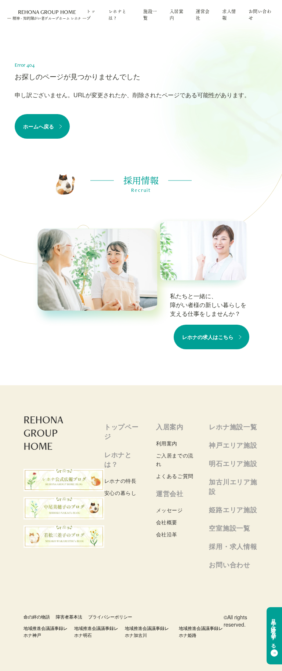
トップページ (121, 431)
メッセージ (169, 510)
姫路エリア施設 (233, 509)
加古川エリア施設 (233, 486)
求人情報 (229, 14)
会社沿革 (166, 534)
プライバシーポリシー (110, 616)
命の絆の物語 (37, 616)
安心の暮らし (120, 492)
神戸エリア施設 (233, 445)
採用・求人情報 (233, 546)
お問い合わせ (260, 14)
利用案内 (166, 443)
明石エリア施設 (233, 463)
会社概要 (166, 522)
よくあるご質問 (175, 475)
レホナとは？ (117, 14)
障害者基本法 (69, 616)
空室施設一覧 (229, 528)
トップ (90, 14)
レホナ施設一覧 (233, 426)
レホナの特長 (120, 480)
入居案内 (177, 14)
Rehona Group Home (46, 14)
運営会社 (203, 14)
